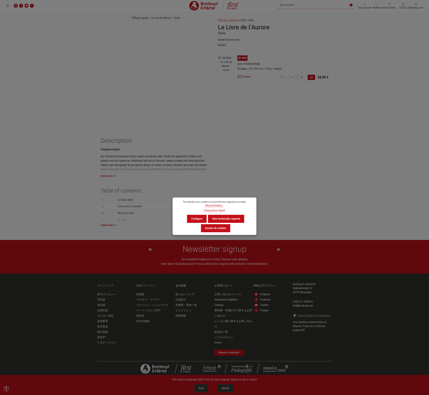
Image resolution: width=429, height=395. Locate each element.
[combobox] (312, 5)
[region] (155, 70)
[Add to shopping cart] (311, 77)
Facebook (265, 299)
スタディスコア (106, 342)
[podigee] (32, 6)
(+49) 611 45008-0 (303, 301)
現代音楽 (102, 326)
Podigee (264, 310)
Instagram (265, 294)
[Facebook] (21, 6)
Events (218, 342)
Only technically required (226, 218)
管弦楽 (101, 299)
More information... (214, 205)
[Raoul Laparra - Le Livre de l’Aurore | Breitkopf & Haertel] (156, 18)
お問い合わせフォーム (227, 294)
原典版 (140, 294)
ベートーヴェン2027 (148, 310)
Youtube (264, 305)
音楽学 (101, 337)
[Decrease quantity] (291, 77)
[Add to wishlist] (282, 77)
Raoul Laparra (228, 20)
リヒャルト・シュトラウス (152, 305)
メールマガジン (223, 337)
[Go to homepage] (214, 5)
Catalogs (219, 305)
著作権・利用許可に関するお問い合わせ (233, 313)
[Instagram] (16, 6)
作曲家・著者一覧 (186, 305)
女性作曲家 (143, 321)
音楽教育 (102, 321)
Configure (196, 218)
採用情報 (180, 315)
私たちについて (184, 294)
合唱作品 (102, 310)
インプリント (183, 310)
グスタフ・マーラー (148, 299)
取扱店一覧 (221, 331)
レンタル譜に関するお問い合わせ (233, 323)
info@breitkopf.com (303, 305)
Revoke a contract (229, 352)
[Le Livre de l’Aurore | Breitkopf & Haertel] (226, 64)
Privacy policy (210, 210)
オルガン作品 (105, 315)
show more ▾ (108, 176)
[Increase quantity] (302, 77)
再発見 (140, 315)
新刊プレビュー (106, 294)
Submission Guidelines (226, 299)
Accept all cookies (215, 228)
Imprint (222, 210)
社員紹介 (180, 299)
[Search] (351, 5)
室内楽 (101, 305)
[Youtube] (26, 6)
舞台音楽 (102, 331)
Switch (225, 388)
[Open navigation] (8, 6)
